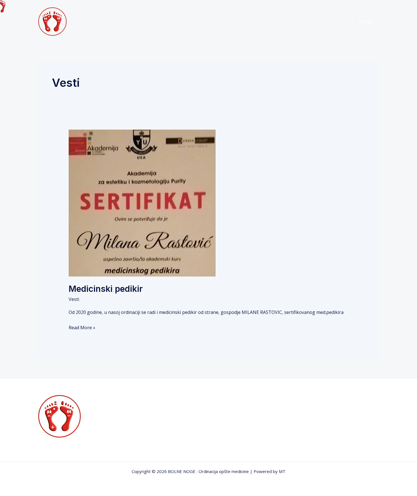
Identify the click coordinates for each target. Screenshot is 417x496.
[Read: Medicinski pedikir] (142, 203)
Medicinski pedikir (106, 289)
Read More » (82, 327)
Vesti (74, 299)
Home (365, 21)
